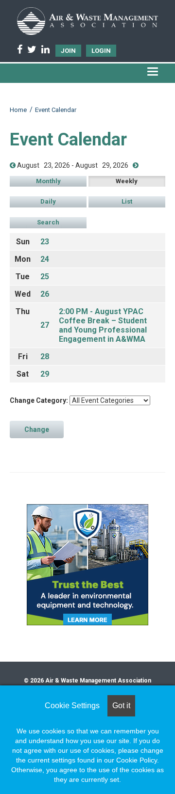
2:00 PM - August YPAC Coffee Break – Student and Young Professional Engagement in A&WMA (103, 325)
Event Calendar (55, 109)
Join (68, 50)
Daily (48, 201)
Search (48, 222)
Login (101, 50)
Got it (121, 705)
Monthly (48, 181)
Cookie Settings (72, 705)
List (127, 201)
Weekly (127, 181)
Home (18, 109)
